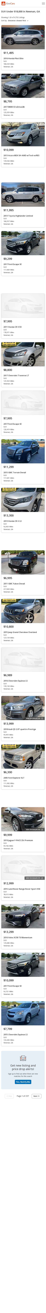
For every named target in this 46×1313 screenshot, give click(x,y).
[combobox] (18, 21)
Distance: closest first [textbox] (17, 21)
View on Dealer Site (33, 718)
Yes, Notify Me (23, 1082)
